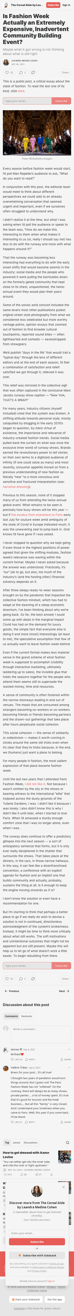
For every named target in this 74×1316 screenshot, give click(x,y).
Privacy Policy (39, 1270)
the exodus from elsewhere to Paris (37, 515)
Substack (19, 1308)
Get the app (54, 1299)
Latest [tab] (16, 1142)
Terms (61, 1287)
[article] (37, 1164)
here (21, 91)
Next (62, 991)
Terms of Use (57, 1263)
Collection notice (37, 1290)
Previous (14, 991)
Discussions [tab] (30, 1142)
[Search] (67, 1142)
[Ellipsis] (69, 1049)
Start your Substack (27, 1299)
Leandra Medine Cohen (24, 60)
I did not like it (35, 784)
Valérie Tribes (19, 1067)
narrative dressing (16, 487)
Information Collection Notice (48, 1267)
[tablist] (18, 1016)
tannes (15, 1049)
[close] (63, 1187)
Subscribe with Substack (39, 1255)
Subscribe (53, 5)
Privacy (51, 1287)
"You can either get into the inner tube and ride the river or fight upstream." (26, 1163)
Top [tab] (7, 1142)
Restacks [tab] (26, 1016)
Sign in (66, 5)
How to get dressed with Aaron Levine (26, 1155)
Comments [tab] (11, 1016)
